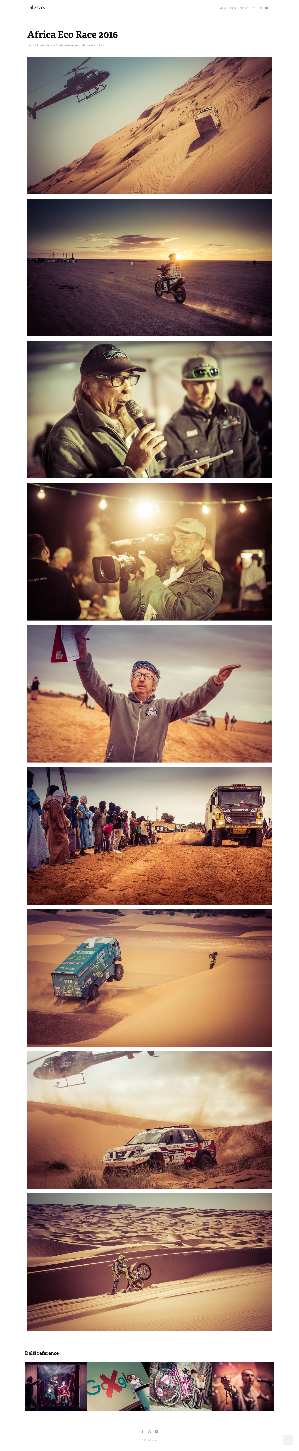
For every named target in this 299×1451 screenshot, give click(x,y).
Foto (233, 8)
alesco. (37, 7)
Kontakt (244, 8)
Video (223, 8)
